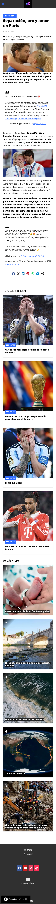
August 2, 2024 (12, 264)
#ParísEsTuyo (11, 118)
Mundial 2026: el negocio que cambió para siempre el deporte (25, 417)
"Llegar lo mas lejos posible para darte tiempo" (27, 351)
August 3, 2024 (39, 123)
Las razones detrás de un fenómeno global (27, 611)
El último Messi (13, 482)
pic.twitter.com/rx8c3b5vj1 (32, 256)
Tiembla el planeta (15, 773)
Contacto (28, 850)
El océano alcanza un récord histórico (24, 719)
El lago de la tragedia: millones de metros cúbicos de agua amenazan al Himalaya (26, 826)
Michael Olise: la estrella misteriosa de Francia (27, 548)
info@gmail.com (28, 883)
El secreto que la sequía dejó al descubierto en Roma (28, 664)
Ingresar (29, 854)
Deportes (9, 16)
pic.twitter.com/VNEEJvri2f (29, 118)
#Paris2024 (41, 106)
